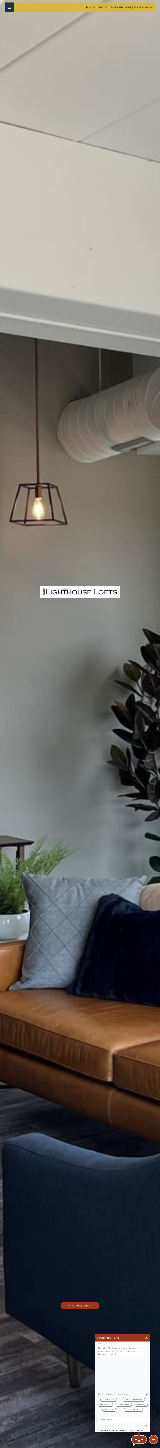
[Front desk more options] (153, 1439)
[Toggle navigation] (9, 7)
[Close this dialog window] (146, 1338)
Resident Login (143, 7)
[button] (139, 1439)
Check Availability (80, 1305)
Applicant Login (121, 7)
